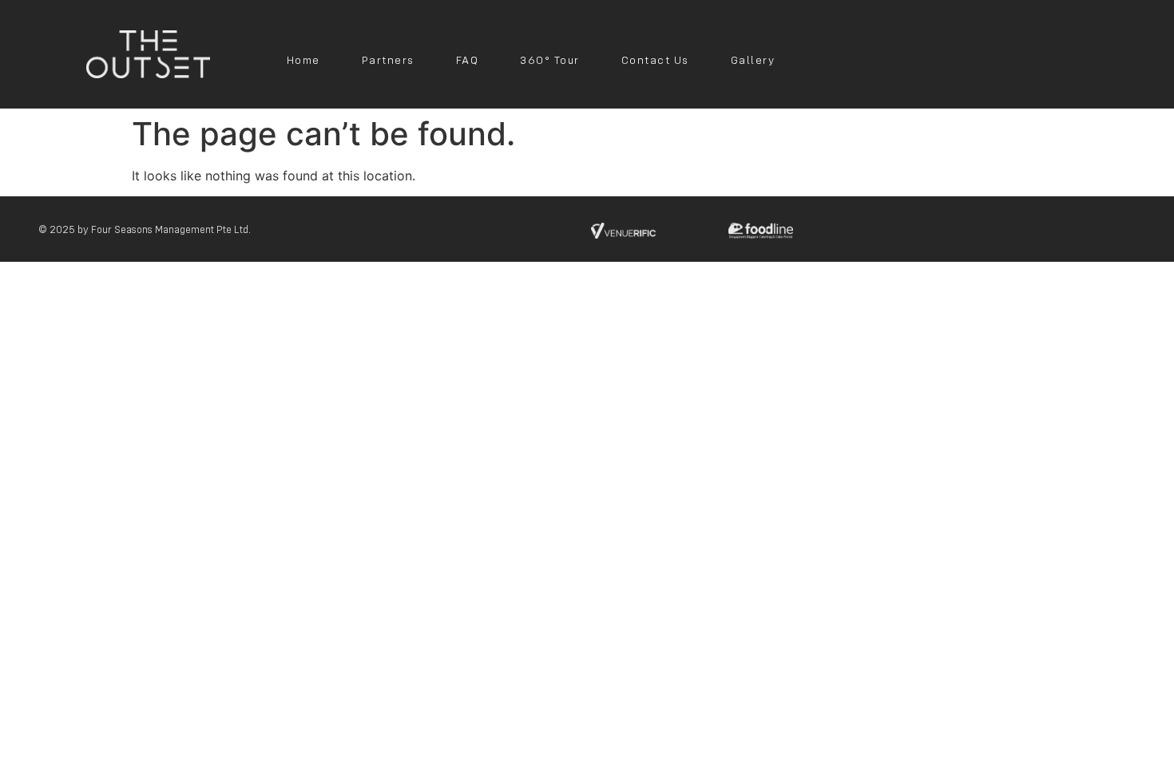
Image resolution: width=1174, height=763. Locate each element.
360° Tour (550, 60)
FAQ (467, 60)
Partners (388, 60)
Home (303, 60)
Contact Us (655, 60)
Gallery (753, 60)
